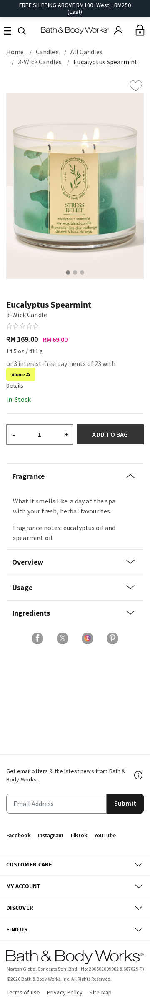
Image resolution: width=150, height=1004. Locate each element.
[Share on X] (62, 638)
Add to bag (110, 434)
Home (15, 52)
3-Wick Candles (40, 62)
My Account (23, 886)
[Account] (118, 30)
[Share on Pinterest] (112, 638)
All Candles (86, 52)
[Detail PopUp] (14, 385)
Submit (125, 803)
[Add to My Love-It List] (136, 85)
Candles (47, 52)
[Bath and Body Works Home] (75, 30)
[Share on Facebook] (37, 638)
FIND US (17, 929)
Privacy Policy (65, 992)
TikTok (79, 835)
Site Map (100, 992)
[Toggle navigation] (7, 30)
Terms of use (23, 992)
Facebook (18, 835)
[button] (22, 30)
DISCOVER (19, 907)
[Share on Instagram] (87, 638)
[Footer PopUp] (138, 775)
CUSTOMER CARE (29, 864)
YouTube (105, 835)
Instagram (50, 835)
